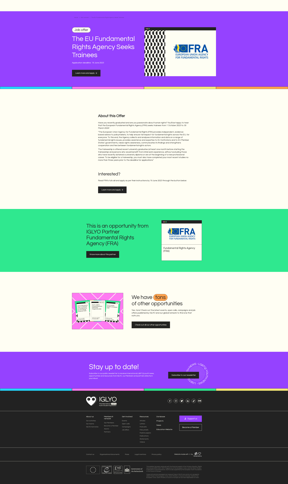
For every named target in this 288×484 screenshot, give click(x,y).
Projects (159, 421)
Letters (142, 424)
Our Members (109, 423)
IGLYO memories (92, 427)
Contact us (90, 454)
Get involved (85, 17)
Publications (144, 436)
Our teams (90, 424)
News (158, 425)
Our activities (91, 421)
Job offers (125, 430)
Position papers (145, 433)
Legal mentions (140, 454)
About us (90, 416)
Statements (144, 439)
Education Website (164, 429)
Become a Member (111, 426)
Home (76, 17)
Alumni (106, 429)
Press (127, 454)
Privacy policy (156, 454)
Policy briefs (144, 430)
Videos (142, 442)
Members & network (108, 418)
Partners (107, 432)
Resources (144, 416)
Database (160, 416)
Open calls (126, 424)
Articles (142, 421)
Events (124, 421)
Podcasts (143, 427)
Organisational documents (109, 454)
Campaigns (126, 427)
